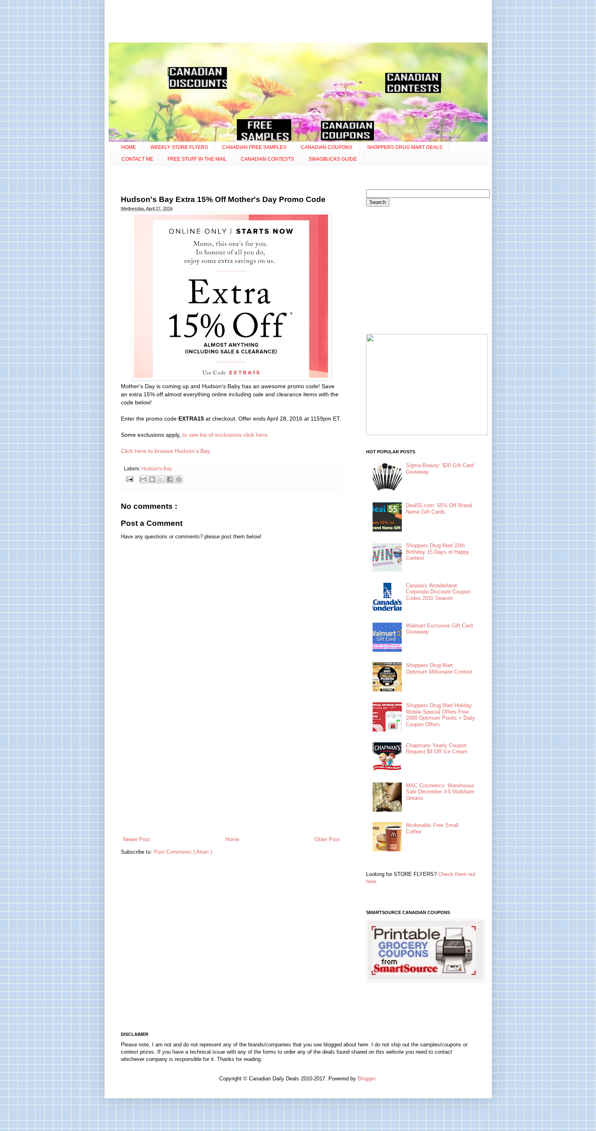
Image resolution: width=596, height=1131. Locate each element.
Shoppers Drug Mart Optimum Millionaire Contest (439, 668)
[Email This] (143, 479)
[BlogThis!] (152, 479)
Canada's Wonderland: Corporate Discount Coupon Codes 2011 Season (438, 592)
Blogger (366, 1079)
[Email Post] (129, 478)
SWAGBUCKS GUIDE (333, 159)
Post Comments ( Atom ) (183, 852)
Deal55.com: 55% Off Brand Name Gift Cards (439, 508)
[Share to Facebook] (170, 479)
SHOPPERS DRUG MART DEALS (404, 147)
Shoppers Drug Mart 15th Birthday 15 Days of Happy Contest (437, 551)
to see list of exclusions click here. (225, 435)
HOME (128, 147)
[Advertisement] (298, 22)
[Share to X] (161, 479)
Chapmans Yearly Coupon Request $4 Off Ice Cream (436, 748)
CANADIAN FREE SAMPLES (254, 147)
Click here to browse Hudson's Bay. (166, 451)
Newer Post (136, 839)
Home (232, 839)
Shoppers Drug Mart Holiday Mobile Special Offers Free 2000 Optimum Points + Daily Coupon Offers (440, 714)
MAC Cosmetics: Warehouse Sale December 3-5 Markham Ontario (440, 791)
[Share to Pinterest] (179, 479)
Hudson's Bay (156, 468)
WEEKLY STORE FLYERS (179, 147)
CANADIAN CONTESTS (267, 159)
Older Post (327, 839)
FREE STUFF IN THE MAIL (197, 159)
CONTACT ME (137, 159)
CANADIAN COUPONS (326, 147)
